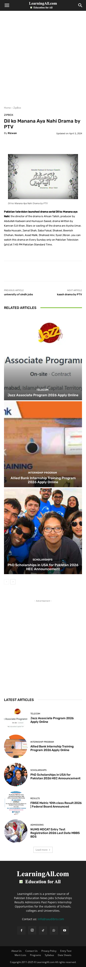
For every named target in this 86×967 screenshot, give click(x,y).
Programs (35, 955)
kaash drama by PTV (69, 294)
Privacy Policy (48, 951)
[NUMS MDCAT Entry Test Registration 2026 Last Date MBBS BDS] (15, 831)
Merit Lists (20, 955)
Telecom (42, 389)
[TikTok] (43, 931)
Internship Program (42, 472)
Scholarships (42, 559)
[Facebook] (21, 931)
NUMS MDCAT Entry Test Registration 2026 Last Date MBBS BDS (55, 833)
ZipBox (17, 107)
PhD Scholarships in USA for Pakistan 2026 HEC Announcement (43, 567)
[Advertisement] (43, 61)
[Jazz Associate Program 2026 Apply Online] (43, 357)
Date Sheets (64, 955)
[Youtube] (65, 931)
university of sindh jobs (18, 294)
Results (35, 798)
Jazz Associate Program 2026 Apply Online (43, 395)
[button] (6, 5)
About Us (16, 951)
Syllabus (49, 955)
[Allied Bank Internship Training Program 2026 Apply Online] (43, 444)
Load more (42, 849)
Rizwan (12, 133)
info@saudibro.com (51, 919)
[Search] (80, 5)
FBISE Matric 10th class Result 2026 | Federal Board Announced (56, 804)
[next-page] (12, 581)
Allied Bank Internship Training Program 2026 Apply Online (43, 480)
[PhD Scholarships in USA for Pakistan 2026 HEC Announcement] (43, 531)
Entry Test (65, 951)
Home (7, 107)
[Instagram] (32, 930)
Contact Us (31, 951)
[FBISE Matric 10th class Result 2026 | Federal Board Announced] (15, 803)
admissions (37, 825)
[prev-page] (6, 581)
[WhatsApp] (54, 931)
